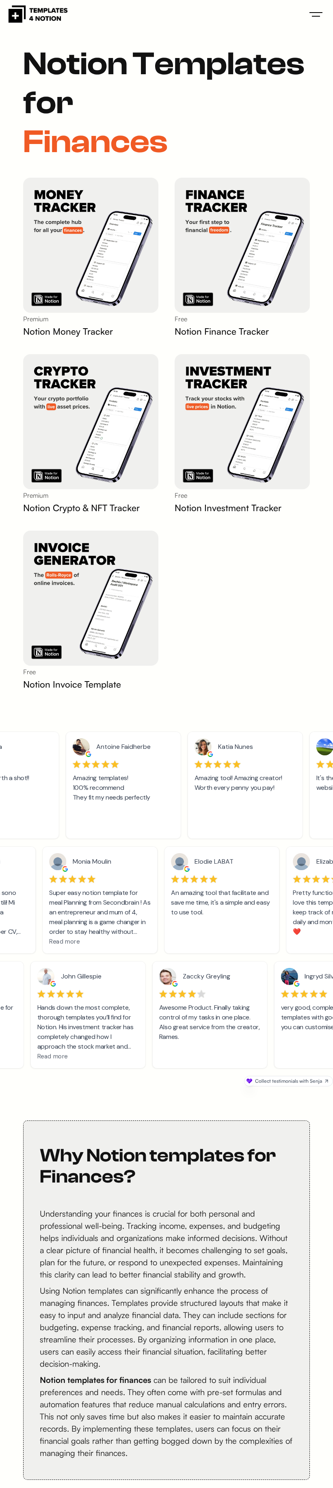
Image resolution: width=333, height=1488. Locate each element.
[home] (37, 14)
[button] (316, 14)
